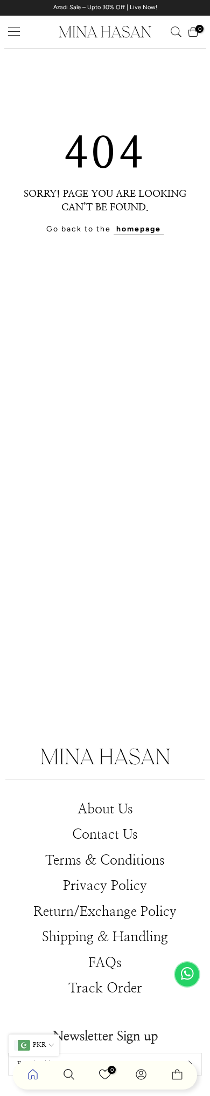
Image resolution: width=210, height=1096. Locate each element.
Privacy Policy (105, 886)
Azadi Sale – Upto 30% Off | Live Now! (105, 7)
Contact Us (105, 834)
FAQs (105, 963)
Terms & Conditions (105, 860)
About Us (105, 809)
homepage (138, 229)
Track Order (105, 988)
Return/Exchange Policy (105, 912)
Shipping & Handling (105, 937)
